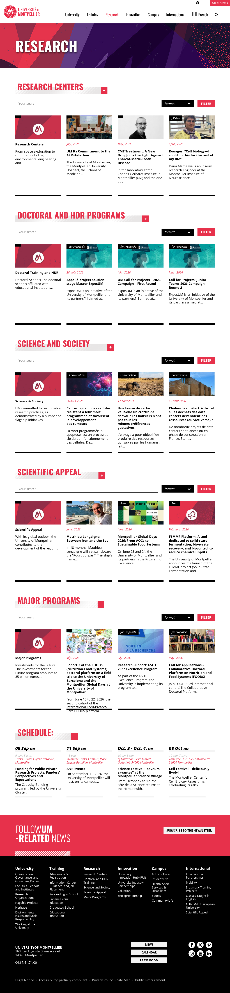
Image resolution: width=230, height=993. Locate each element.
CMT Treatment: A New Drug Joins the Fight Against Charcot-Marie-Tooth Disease (140, 157)
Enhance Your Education (58, 900)
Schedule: (47, 733)
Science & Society (29, 401)
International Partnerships (195, 876)
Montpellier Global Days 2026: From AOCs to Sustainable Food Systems (139, 540)
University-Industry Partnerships (131, 884)
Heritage (21, 908)
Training (92, 14)
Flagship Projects (26, 903)
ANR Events (75, 769)
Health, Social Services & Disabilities (161, 887)
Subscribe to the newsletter (189, 830)
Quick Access (220, 2)
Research (112, 14)
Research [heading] (92, 868)
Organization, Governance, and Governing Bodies (27, 877)
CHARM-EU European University (200, 906)
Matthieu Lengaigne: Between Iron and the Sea (87, 538)
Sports (156, 896)
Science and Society (65, 344)
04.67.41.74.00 (26, 962)
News (149, 944)
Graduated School (61, 908)
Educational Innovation (57, 914)
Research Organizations (24, 896)
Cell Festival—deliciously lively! (189, 770)
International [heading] (198, 868)
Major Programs (60, 601)
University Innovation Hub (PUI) (132, 876)
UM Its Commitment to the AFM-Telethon (88, 153)
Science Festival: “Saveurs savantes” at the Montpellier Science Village (140, 772)
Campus (153, 14)
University (72, 14)
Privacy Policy (102, 980)
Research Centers (62, 87)
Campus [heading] (159, 868)
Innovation (133, 14)
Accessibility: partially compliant (63, 980)
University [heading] (24, 868)
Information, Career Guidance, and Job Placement (62, 886)
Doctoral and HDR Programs (83, 216)
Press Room (149, 960)
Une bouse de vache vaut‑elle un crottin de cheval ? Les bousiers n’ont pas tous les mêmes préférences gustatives (139, 418)
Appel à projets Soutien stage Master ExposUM (85, 282)
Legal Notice (24, 980)
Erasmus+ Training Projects (198, 889)
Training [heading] (56, 868)
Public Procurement (150, 980)
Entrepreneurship (130, 896)
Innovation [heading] (127, 868)
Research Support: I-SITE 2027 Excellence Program (138, 667)
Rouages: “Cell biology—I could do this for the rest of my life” (191, 155)
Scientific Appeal (61, 473)
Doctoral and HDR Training (96, 880)
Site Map (123, 980)
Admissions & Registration (58, 876)
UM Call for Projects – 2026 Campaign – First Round (139, 282)
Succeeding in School (63, 894)
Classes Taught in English (198, 897)
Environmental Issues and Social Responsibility (26, 915)
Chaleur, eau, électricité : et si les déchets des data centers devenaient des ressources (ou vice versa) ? (191, 414)
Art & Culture (161, 874)
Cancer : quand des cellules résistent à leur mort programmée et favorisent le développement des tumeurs (88, 416)
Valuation (124, 891)
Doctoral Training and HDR (36, 272)
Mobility (191, 883)
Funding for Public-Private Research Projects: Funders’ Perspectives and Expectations (37, 774)
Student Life (160, 879)
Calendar (149, 952)
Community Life (162, 900)
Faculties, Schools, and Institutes (27, 887)
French (203, 14)
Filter (206, 103)
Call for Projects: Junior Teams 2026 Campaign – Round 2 (188, 284)
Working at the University (25, 926)
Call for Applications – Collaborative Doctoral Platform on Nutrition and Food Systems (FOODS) (190, 671)
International (175, 14)
